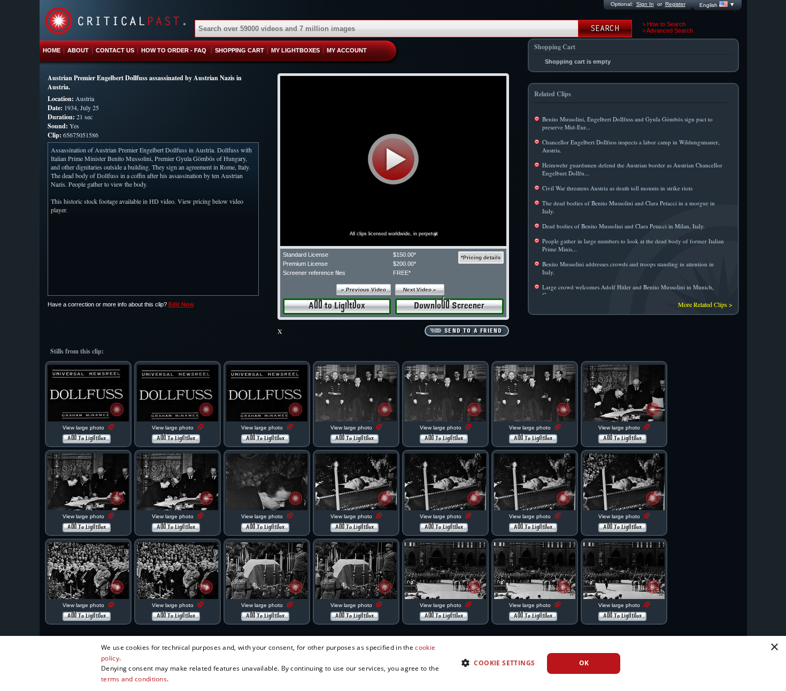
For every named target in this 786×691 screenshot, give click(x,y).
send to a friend (473, 331)
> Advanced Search (667, 30)
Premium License (305, 263)
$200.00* (404, 263)
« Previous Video (363, 290)
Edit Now (181, 304)
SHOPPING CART (239, 50)
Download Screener (449, 306)
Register (675, 4)
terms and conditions (134, 679)
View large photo (84, 428)
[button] (393, 159)
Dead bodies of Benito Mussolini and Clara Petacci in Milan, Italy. (623, 226)
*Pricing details (481, 257)
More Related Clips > (705, 304)
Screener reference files (314, 273)
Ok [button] (584, 662)
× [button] (774, 647)
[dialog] (393, 663)
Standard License (305, 254)
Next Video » (419, 290)
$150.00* (404, 254)
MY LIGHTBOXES (295, 50)
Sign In (645, 4)
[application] (393, 161)
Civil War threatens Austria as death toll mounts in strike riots (617, 188)
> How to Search (663, 24)
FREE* (402, 273)
